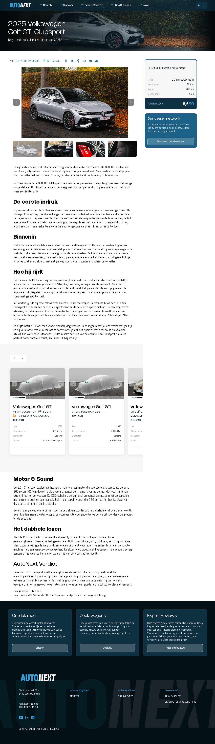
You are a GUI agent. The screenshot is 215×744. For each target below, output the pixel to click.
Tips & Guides (121, 5)
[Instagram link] (27, 718)
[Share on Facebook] (78, 61)
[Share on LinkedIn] (90, 61)
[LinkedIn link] (33, 718)
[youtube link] (21, 718)
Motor (151, 79)
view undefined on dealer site (37, 423)
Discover (66, 5)
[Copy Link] (66, 61)
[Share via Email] (96, 61)
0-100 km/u (154, 94)
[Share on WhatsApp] (84, 61)
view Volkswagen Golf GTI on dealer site (37, 383)
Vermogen (153, 84)
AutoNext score (155, 103)
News (144, 5)
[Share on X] (72, 61)
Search (46, 5)
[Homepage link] (23, 5)
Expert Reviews (92, 5)
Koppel (151, 89)
